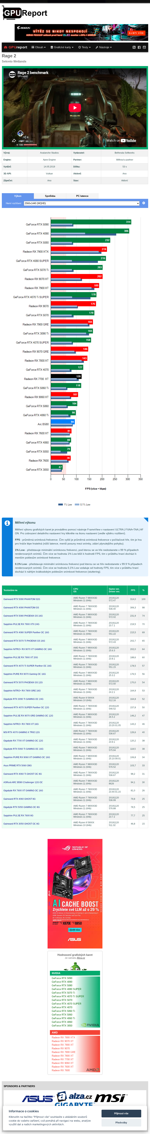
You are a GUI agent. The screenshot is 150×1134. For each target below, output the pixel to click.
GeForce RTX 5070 (62, 1000)
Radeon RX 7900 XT (63, 1044)
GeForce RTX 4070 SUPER (66, 1003)
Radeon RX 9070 (61, 1048)
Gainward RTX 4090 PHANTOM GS (21, 607)
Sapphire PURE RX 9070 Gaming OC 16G (24, 674)
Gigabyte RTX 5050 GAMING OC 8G (21, 807)
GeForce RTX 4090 (62, 981)
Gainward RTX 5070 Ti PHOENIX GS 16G (24, 641)
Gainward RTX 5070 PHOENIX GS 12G (23, 682)
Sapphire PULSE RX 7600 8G (18, 815)
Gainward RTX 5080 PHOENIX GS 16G (23, 616)
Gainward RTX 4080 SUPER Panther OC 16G (26, 632)
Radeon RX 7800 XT (63, 1055)
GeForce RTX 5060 (62, 1014)
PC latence (82, 196)
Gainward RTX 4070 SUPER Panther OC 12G (26, 707)
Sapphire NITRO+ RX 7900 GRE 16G (22, 690)
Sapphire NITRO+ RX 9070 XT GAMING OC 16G (27, 649)
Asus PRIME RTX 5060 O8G (17, 765)
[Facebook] (139, 47)
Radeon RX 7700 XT (63, 1059)
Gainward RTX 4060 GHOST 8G (19, 799)
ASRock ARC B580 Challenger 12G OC (23, 782)
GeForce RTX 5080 (62, 985)
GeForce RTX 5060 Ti (63, 1011)
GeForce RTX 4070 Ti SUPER (68, 996)
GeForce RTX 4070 (62, 1007)
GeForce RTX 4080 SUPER (66, 989)
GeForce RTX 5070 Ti (63, 992)
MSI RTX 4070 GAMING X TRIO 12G (21, 732)
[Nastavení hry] (143, 203)
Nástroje (104, 47)
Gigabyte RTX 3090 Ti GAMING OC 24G (23, 699)
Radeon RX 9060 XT (63, 1063)
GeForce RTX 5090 (62, 978)
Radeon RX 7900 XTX (63, 1037)
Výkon (17, 196)
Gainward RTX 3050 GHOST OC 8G (21, 824)
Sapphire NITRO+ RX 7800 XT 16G (21, 724)
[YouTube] (144, 47)
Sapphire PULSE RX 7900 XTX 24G (21, 624)
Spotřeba (50, 196)
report (18, 47)
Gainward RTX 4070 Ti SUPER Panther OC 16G (27, 666)
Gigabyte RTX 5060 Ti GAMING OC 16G (23, 749)
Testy (85, 47)
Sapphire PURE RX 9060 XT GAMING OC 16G (26, 757)
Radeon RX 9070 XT (63, 1041)
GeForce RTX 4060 (62, 1022)
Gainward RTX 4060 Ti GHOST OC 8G (22, 774)
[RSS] (134, 47)
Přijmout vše (121, 1113)
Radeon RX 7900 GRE (64, 1052)
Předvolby (121, 1122)
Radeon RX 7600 (61, 1070)
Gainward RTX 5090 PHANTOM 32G (21, 599)
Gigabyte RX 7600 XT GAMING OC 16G (23, 790)
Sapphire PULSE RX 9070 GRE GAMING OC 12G (28, 715)
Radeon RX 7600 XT (63, 1066)
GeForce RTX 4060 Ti (63, 1018)
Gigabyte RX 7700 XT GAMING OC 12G (23, 740)
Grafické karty (62, 47)
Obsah (39, 47)
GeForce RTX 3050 (62, 1025)
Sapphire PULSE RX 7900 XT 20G (20, 657)
